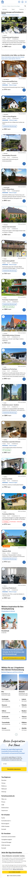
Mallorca (3, 786)
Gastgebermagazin (6, 839)
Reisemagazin (5, 823)
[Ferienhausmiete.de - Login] (22, 2)
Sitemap (3, 791)
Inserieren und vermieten (8, 836)
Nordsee (3, 780)
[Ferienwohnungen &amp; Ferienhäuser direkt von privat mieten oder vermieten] (2, 2)
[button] (26, 2)
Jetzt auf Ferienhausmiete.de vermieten (14, 658)
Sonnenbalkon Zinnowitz (9, 155)
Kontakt (3, 829)
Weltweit (4, 789)
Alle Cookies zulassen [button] (14, 872)
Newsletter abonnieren (14, 769)
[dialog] (14, 866)
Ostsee (3, 783)
